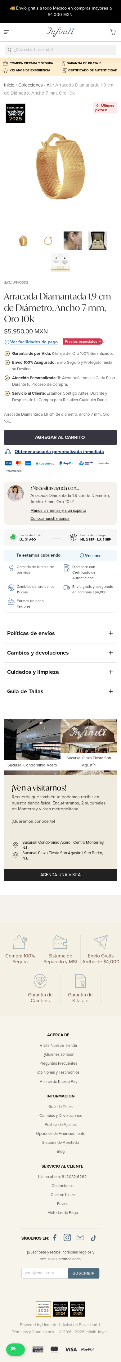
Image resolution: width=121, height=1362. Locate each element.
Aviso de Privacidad (79, 1324)
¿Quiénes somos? (58, 1054)
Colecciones (31, 85)
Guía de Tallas (60, 1106)
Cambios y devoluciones (38, 652)
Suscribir (84, 1273)
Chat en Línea (63, 1194)
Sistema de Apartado (60, 1142)
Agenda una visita (60, 874)
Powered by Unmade (38, 1324)
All (49, 85)
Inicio (10, 85)
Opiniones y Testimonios (58, 1072)
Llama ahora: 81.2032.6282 (62, 1176)
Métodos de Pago (62, 1212)
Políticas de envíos (31, 633)
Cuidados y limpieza (33, 671)
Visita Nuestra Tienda (58, 1045)
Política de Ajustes (61, 1124)
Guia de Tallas (25, 691)
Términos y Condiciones (33, 1332)
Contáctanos (63, 1185)
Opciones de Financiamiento (60, 1133)
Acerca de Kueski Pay (58, 1081)
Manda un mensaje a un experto (58, 510)
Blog (61, 1151)
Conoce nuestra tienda (49, 518)
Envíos (62, 1203)
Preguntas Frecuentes (58, 1063)
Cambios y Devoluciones (60, 1115)
